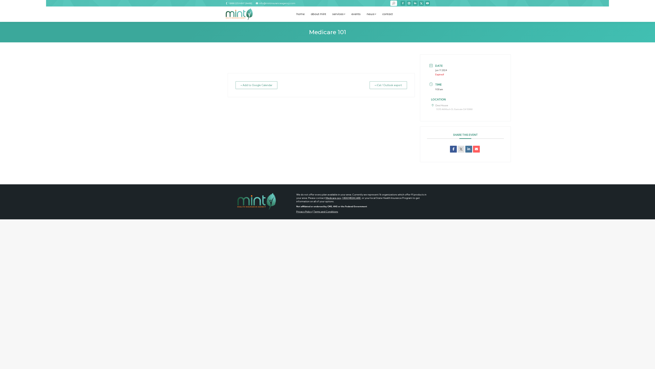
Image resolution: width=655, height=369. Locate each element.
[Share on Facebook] (453, 149)
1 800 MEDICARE (351, 198)
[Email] (476, 149)
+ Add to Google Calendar (256, 85)
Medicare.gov (333, 198)
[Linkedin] (468, 149)
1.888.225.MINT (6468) (240, 3)
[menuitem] (300, 14)
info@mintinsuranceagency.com (277, 3)
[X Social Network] (461, 149)
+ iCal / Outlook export (388, 85)
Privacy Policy (304, 211)
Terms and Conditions (325, 211)
